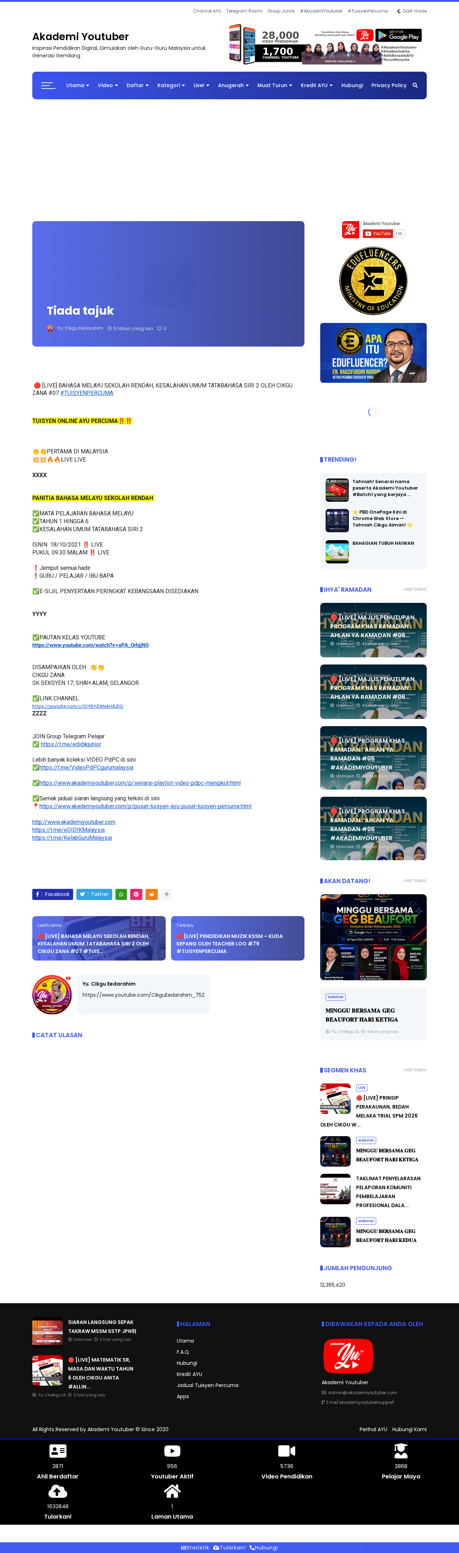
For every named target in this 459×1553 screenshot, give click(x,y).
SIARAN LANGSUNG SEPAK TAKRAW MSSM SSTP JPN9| (101, 11)
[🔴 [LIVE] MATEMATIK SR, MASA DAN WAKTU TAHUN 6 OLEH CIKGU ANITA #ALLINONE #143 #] (47, 1383)
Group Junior (281, 11)
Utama (75, 85)
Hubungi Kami (409, 1429)
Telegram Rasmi (244, 11)
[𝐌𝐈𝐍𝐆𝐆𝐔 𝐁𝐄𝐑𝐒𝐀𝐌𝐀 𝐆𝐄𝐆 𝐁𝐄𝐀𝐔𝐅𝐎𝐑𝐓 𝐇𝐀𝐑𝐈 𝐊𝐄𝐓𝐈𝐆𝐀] (335, 1164)
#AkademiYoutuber (321, 11)
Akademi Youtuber (80, 37)
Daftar (135, 85)
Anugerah (231, 85)
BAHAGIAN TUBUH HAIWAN (383, 543)
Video (105, 85)
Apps (183, 1396)
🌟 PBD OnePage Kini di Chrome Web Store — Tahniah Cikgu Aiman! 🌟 (382, 518)
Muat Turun (272, 85)
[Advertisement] (229, 156)
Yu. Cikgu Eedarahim (109, 983)
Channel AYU (207, 11)
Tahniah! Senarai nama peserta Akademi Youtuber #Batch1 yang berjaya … (385, 487)
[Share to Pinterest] (136, 894)
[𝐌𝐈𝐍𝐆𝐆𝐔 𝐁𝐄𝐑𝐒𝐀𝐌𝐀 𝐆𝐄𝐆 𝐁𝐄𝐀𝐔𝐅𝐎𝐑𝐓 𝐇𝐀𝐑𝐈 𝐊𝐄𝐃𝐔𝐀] (335, 1245)
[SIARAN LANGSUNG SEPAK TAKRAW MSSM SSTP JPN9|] (35, 12)
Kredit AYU (314, 85)
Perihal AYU (373, 1429)
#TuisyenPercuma (367, 11)
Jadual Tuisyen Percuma (207, 1385)
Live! (199, 85)
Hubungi (352, 85)
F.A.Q (183, 1352)
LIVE (361, 1087)
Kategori (168, 85)
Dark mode (415, 11)
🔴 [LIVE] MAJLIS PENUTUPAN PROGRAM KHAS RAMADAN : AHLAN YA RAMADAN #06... (372, 626)
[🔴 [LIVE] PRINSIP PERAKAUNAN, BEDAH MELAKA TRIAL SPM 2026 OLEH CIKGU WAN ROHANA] (335, 1112)
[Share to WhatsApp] (121, 894)
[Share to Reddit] (152, 894)
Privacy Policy (389, 85)
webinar (366, 1140)
